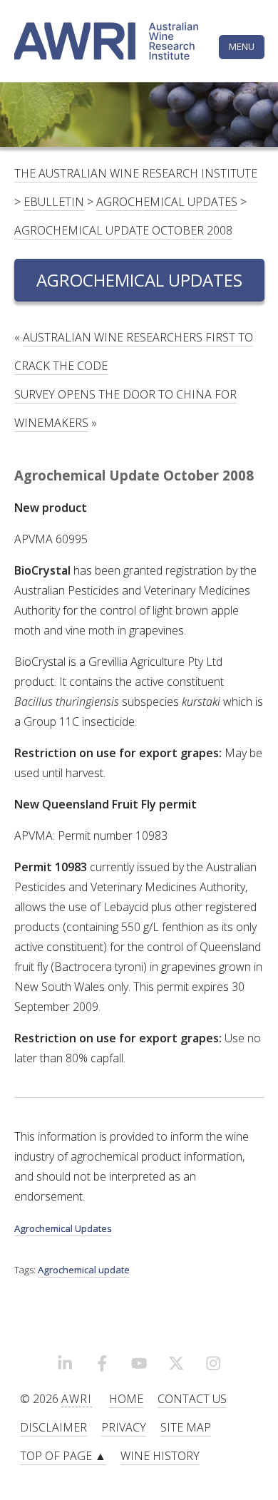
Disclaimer (53, 1427)
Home (126, 1399)
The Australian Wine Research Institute (135, 173)
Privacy (123, 1427)
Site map (185, 1427)
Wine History (160, 1456)
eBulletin (54, 202)
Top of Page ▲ (63, 1456)
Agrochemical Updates (166, 202)
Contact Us (192, 1399)
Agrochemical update (84, 1269)
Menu (241, 46)
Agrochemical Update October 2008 (123, 230)
